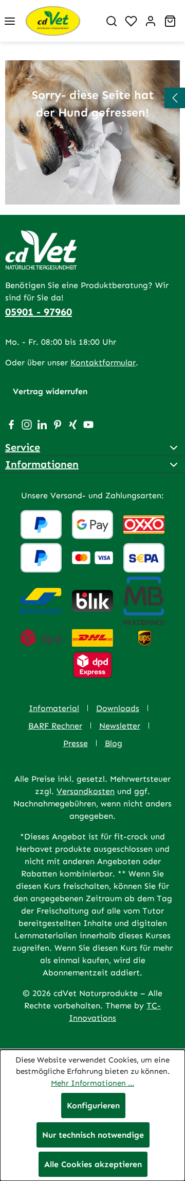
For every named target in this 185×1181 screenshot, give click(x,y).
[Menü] (10, 21)
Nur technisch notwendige (93, 1135)
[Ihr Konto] (150, 21)
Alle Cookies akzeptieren (93, 1164)
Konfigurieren (93, 1105)
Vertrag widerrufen (50, 391)
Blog (113, 743)
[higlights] (174, 98)
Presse (75, 743)
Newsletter (119, 726)
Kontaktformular (103, 362)
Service (22, 447)
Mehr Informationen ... (92, 1083)
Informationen (42, 464)
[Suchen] (111, 21)
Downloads (117, 708)
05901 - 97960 (38, 312)
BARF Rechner (55, 726)
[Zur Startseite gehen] (61, 21)
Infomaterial (54, 708)
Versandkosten (86, 791)
